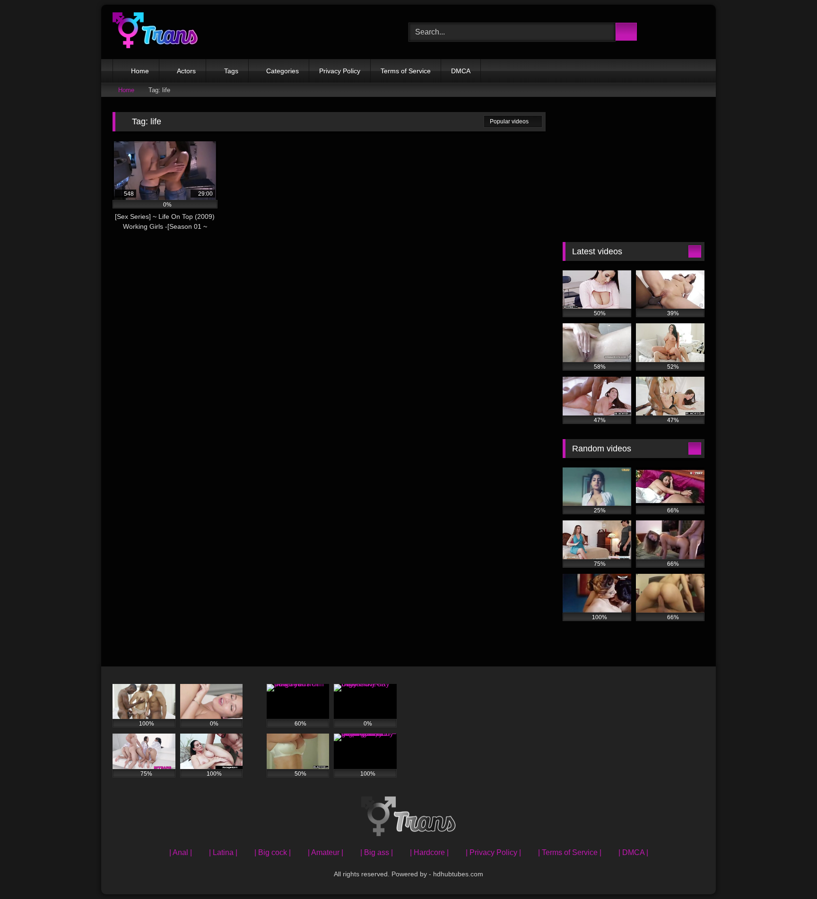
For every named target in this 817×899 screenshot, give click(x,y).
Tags (231, 71)
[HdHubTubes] (155, 32)
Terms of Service (406, 71)
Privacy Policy (339, 71)
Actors (186, 71)
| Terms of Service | (569, 852)
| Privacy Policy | (493, 852)
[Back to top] (788, 871)
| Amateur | (325, 852)
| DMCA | (633, 852)
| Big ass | (376, 852)
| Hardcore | (429, 852)
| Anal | (180, 852)
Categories (282, 71)
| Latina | (223, 852)
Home (140, 71)
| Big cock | (272, 852)
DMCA (460, 71)
